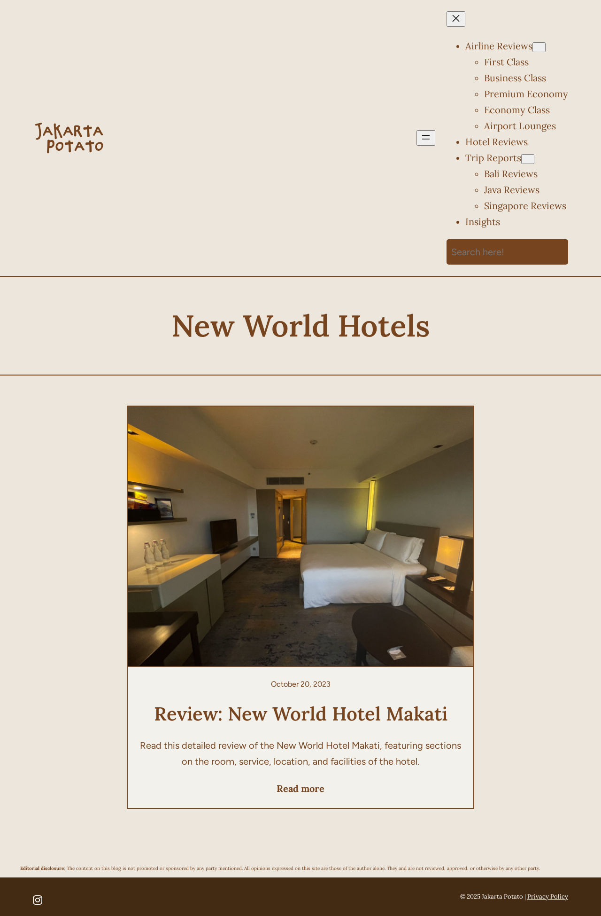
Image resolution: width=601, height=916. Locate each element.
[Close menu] (456, 19)
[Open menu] (425, 138)
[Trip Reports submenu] (527, 159)
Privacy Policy (547, 896)
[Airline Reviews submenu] (539, 47)
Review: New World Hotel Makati (300, 714)
